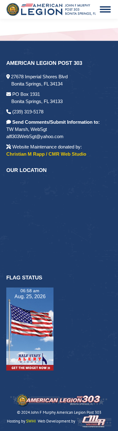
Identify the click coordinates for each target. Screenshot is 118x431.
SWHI (31, 421)
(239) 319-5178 (27, 111)
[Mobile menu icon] (105, 9)
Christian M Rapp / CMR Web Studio (46, 154)
